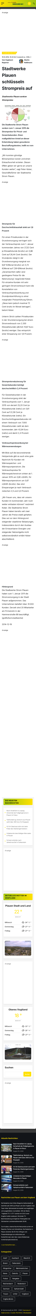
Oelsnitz (15, 1273)
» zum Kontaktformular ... (8, 1245)
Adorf (5, 1258)
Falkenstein (16, 1263)
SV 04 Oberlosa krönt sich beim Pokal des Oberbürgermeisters (17, 828)
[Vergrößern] (29, 943)
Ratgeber (15, 1279)
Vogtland (25, 1294)
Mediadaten (27, 1313)
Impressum (26, 1310)
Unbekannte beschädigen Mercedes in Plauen (19, 834)
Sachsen (6, 1289)
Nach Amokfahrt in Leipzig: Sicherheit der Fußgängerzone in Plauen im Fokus (18, 813)
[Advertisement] (18, 32)
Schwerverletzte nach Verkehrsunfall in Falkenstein (16, 841)
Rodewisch (21, 1284)
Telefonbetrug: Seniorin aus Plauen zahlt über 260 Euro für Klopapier (18, 821)
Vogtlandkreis (8, 1299)
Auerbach (15, 1258)
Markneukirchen (22, 1268)
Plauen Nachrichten (9, 53)
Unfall (15, 1294)
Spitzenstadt (19, 1289)
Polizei (5, 1279)
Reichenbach (8, 1284)
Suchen (9, 1067)
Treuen (5, 1294)
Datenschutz (5, 1313)
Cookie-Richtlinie (16, 1313)
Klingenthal (7, 1268)
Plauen (25, 1273)
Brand (5, 1263)
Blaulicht (27, 1258)
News (5, 1273)
